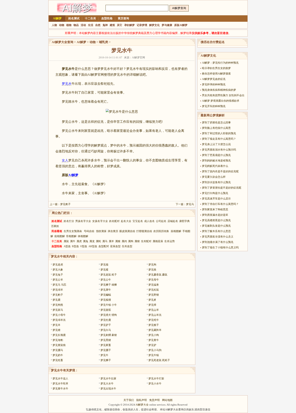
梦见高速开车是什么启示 (216, 198)
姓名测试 (74, 18)
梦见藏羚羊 (154, 329)
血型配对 (103, 246)
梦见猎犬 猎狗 (108, 314)
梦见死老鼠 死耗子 (159, 360)
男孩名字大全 (83, 221)
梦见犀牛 (105, 289)
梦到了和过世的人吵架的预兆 (219, 133)
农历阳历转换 (161, 231)
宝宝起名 (137, 221)
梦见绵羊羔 (59, 319)
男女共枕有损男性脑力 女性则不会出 (223, 95)
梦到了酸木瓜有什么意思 (216, 231)
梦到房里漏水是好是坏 (215, 214)
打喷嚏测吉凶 (144, 231)
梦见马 (190, 204)
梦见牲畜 (58, 360)
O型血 (83, 246)
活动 (83, 25)
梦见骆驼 (105, 309)
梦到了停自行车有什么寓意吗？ (220, 203)
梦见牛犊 (153, 355)
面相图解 (176, 231)
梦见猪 (56, 329)
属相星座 (158, 241)
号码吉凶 (89, 231)
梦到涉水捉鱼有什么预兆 (216, 182)
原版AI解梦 (180, 25)
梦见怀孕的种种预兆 (214, 84)
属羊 (111, 241)
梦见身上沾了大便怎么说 (216, 144)
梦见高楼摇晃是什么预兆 (216, 220)
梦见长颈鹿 (59, 335)
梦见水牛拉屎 (108, 378)
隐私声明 (141, 400)
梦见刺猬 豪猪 (108, 335)
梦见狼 (152, 269)
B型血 (75, 246)
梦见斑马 (58, 309)
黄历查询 (123, 18)
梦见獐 (152, 304)
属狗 (130, 241)
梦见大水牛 (107, 383)
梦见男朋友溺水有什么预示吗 (219, 149)
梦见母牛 (153, 279)
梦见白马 (105, 329)
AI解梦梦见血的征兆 (214, 79)
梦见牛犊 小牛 (108, 304)
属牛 (72, 241)
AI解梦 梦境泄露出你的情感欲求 (220, 100)
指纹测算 (101, 231)
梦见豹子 (65, 204)
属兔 (85, 241)
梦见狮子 (105, 360)
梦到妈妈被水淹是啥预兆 (216, 160)
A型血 (67, 246)
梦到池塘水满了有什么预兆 (217, 242)
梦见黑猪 (105, 340)
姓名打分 (69, 221)
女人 (65, 160)
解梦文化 (154, 25)
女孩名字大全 (100, 221)
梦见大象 (58, 269)
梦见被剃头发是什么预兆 (216, 225)
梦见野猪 (153, 294)
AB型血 (92, 246)
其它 (119, 25)
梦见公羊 (58, 279)
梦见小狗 (153, 335)
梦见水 (66, 83)
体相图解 (83, 236)
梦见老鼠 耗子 (108, 274)
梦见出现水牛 (108, 388)
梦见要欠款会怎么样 (214, 176)
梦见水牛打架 (156, 378)
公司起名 (161, 221)
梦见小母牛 (59, 314)
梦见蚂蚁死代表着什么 (215, 165)
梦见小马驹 (154, 350)
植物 (68, 25)
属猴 (117, 241)
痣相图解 (59, 236)
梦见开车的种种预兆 (214, 106)
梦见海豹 (58, 340)
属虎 (79, 241)
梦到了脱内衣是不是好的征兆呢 (220, 171)
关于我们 (128, 400)
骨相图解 (71, 236)
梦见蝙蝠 (105, 294)
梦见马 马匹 (59, 284)
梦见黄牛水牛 (60, 388)
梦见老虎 (58, 264)
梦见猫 (104, 264)
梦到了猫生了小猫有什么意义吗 (220, 247)
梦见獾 (104, 269)
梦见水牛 (57, 256)
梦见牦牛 (153, 319)
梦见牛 (104, 355)
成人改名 (149, 221)
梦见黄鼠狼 (59, 345)
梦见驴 (152, 345)
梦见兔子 (58, 274)
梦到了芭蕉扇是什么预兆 (216, 155)
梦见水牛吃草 (60, 383)
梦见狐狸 (105, 299)
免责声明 (154, 400)
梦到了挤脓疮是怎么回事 (216, 122)
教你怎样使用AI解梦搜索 (216, 73)
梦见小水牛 (154, 383)
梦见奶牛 (58, 355)
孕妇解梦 (129, 25)
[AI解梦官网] (76, 14)
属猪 (137, 241)
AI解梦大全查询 (62, 42)
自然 (97, 25)
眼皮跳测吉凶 (127, 231)
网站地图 (167, 400)
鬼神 (105, 25)
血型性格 (107, 18)
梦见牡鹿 (105, 319)
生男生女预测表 (73, 231)
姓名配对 (114, 221)
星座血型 (115, 246)
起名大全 (126, 221)
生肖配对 (146, 241)
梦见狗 (152, 264)
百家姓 (55, 226)
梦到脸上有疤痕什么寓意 (216, 127)
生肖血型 (127, 246)
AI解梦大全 (142, 404)
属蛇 (98, 241)
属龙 (92, 241)
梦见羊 (56, 324)
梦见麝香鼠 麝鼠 (157, 274)
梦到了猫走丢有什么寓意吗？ (219, 138)
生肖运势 (169, 241)
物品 (76, 25)
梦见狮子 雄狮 (108, 284)
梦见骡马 (58, 350)
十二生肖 (90, 18)
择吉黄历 (113, 231)
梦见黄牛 (153, 340)
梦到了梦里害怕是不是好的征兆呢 (221, 187)
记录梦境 (142, 25)
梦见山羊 (153, 309)
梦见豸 (152, 299)
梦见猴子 (153, 324)
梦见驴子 (105, 324)
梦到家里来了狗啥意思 (215, 209)
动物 (61, 25)
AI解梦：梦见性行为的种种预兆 (220, 62)
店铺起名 (173, 221)
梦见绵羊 (58, 289)
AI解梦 (57, 18)
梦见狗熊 (58, 304)
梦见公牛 (105, 279)
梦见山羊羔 (154, 314)
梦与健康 (167, 25)
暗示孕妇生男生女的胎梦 (216, 68)
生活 (90, 25)
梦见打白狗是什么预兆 (215, 193)
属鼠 (66, 241)
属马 (105, 241)
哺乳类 (103, 42)
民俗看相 (57, 231)
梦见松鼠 (153, 289)
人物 (54, 25)
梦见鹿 (56, 299)
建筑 (112, 25)
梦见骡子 (105, 350)
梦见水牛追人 (60, 378)
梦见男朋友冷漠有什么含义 (217, 236)
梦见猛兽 (153, 284)
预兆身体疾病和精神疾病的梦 (219, 89)
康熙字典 (184, 221)
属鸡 (124, 241)
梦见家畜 (105, 345)
